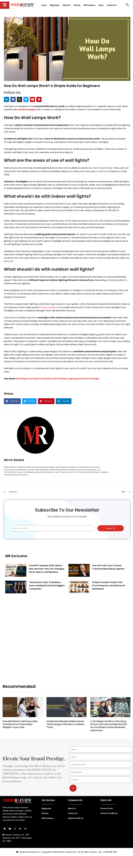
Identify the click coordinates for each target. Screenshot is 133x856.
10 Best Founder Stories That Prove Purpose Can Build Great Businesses (108, 585)
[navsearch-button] (127, 5)
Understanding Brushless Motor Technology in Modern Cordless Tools (65, 724)
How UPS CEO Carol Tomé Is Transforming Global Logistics (108, 567)
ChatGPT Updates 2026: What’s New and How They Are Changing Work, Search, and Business (46, 569)
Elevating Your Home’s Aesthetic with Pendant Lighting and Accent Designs (57, 378)
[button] (12, 401)
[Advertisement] (24, 635)
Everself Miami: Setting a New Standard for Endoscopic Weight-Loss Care (20, 724)
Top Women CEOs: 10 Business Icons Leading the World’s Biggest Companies (47, 585)
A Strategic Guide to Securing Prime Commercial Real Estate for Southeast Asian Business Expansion (108, 726)
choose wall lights (49, 307)
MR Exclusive (16, 556)
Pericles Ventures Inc (14, 835)
